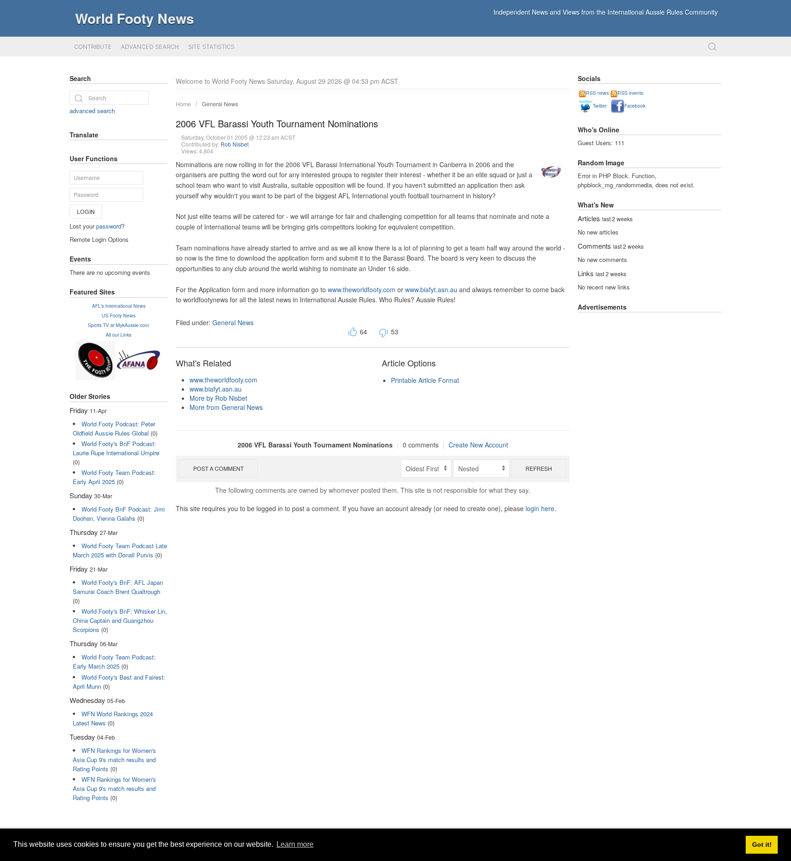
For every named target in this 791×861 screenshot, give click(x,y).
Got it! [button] (762, 844)
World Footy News (134, 18)
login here (540, 508)
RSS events (630, 92)
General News (220, 104)
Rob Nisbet (235, 144)
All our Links (118, 334)
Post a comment (218, 468)
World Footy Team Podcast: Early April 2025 (114, 477)
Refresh (539, 468)
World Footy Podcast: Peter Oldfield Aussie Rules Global (114, 428)
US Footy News (118, 315)
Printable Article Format (425, 380)
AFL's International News (119, 305)
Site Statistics (211, 46)
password (108, 226)
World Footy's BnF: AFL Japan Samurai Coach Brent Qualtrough (118, 587)
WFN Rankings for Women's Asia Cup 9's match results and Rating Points (114, 759)
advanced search (92, 110)
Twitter (600, 105)
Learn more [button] (295, 844)
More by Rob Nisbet (218, 398)
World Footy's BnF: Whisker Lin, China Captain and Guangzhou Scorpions (120, 620)
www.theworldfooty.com (362, 289)
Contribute (93, 46)
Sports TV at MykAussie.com (118, 325)
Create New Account (478, 444)
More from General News (226, 407)
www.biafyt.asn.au (431, 289)
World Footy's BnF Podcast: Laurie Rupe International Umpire (116, 448)
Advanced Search (150, 46)
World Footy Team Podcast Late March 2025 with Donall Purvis (120, 550)
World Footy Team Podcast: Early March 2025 (114, 661)
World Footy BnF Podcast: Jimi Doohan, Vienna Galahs (119, 514)
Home (183, 104)
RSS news (597, 92)
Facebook (634, 105)
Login (86, 211)
